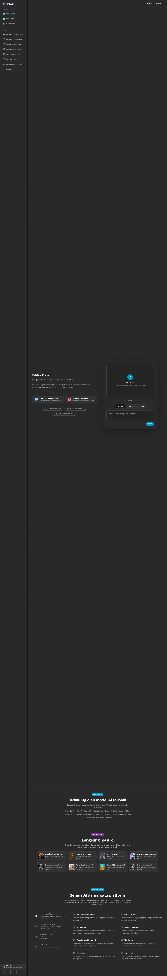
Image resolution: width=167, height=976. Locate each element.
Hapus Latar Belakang (86, 914)
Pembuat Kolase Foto (66, 414)
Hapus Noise (129, 953)
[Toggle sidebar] (29, 488)
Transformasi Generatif (86, 940)
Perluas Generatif (131, 927)
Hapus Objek (129, 914)
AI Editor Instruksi (55, 409)
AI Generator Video (76, 409)
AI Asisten (128, 940)
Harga (149, 3)
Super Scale (82, 953)
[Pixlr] (13, 4)
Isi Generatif (82, 927)
